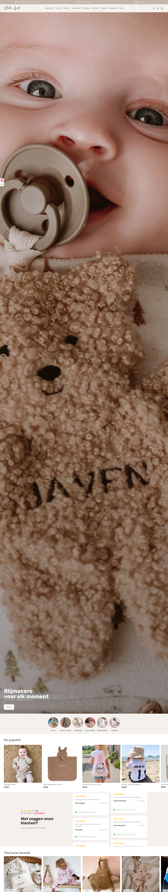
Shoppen (9, 707)
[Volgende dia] (161, 766)
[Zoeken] (153, 8)
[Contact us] (158, 8)
